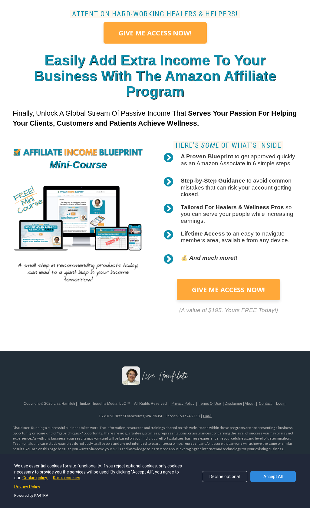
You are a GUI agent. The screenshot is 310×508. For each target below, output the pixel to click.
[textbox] (155, 14)
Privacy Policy (27, 486)
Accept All (273, 476)
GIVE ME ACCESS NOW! (155, 32)
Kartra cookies (66, 477)
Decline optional (224, 476)
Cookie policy (35, 477)
